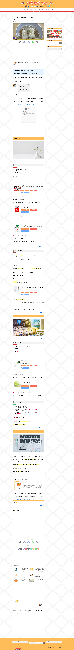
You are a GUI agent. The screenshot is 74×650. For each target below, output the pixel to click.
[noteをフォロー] (31, 549)
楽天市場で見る (33, 190)
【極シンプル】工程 (26, 114)
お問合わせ (60, 647)
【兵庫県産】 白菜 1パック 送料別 (27, 382)
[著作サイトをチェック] (19, 549)
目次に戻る (42, 246)
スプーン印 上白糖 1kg (24, 207)
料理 (17, 510)
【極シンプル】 (25, 111)
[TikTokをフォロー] (28, 549)
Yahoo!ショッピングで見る (25, 192)
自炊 (14, 510)
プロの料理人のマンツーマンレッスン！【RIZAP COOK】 (25, 104)
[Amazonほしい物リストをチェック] (33, 549)
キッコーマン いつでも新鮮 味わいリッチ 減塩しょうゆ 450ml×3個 (31, 226)
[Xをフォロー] (21, 549)
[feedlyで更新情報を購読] (36, 549)
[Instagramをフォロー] (24, 549)
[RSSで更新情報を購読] (38, 549)
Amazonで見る (25, 190)
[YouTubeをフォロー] (26, 549)
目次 (28, 108)
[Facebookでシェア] (24, 42)
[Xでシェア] (20, 42)
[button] (37, 42)
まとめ (24, 120)
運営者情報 (49, 647)
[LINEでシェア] (33, 42)
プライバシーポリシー (55, 647)
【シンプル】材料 (26, 117)
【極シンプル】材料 (26, 112)
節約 (19, 510)
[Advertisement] (28, 54)
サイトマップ (45, 647)
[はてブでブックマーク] (28, 42)
